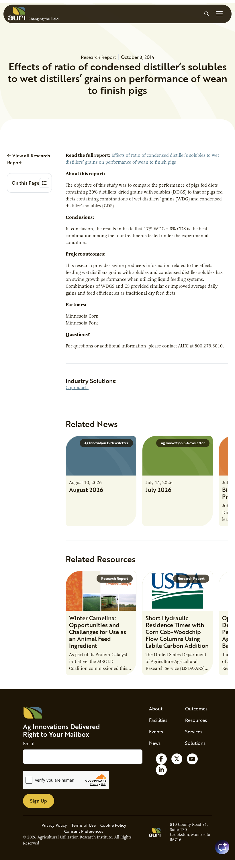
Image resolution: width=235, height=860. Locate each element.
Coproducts (77, 388)
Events (156, 731)
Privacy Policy (54, 825)
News (154, 743)
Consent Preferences (83, 831)
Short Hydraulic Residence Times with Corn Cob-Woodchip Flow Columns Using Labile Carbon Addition (177, 632)
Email (28, 744)
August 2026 (86, 490)
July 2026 (158, 490)
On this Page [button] (25, 182)
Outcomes (196, 708)
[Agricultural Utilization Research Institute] (34, 14)
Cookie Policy (113, 825)
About (155, 708)
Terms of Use (83, 825)
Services (193, 731)
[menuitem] (160, 708)
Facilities (158, 720)
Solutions (195, 743)
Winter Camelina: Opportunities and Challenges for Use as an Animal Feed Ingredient (97, 632)
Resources (196, 720)
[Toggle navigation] (219, 13)
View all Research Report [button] (28, 159)
